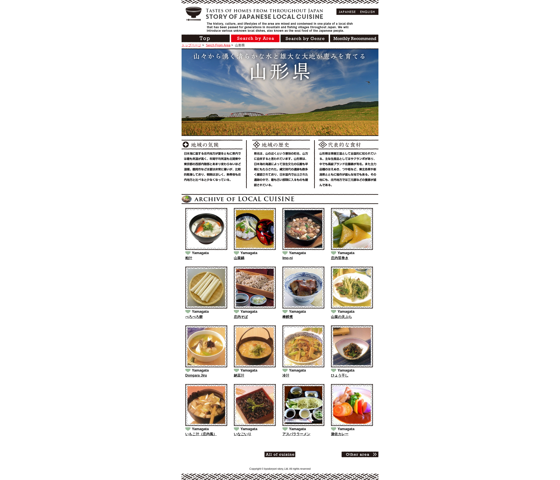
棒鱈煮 (287, 317)
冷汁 (285, 375)
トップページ (191, 45)
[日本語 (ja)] (347, 11)
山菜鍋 (239, 258)
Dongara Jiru (196, 375)
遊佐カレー (339, 434)
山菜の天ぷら (341, 317)
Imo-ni (287, 258)
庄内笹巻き (339, 258)
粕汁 (188, 258)
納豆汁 (239, 375)
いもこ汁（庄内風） (201, 434)
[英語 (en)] (367, 11)
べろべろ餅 (194, 317)
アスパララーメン (296, 434)
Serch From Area (218, 45)
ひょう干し (339, 375)
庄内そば (241, 317)
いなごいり (242, 434)
